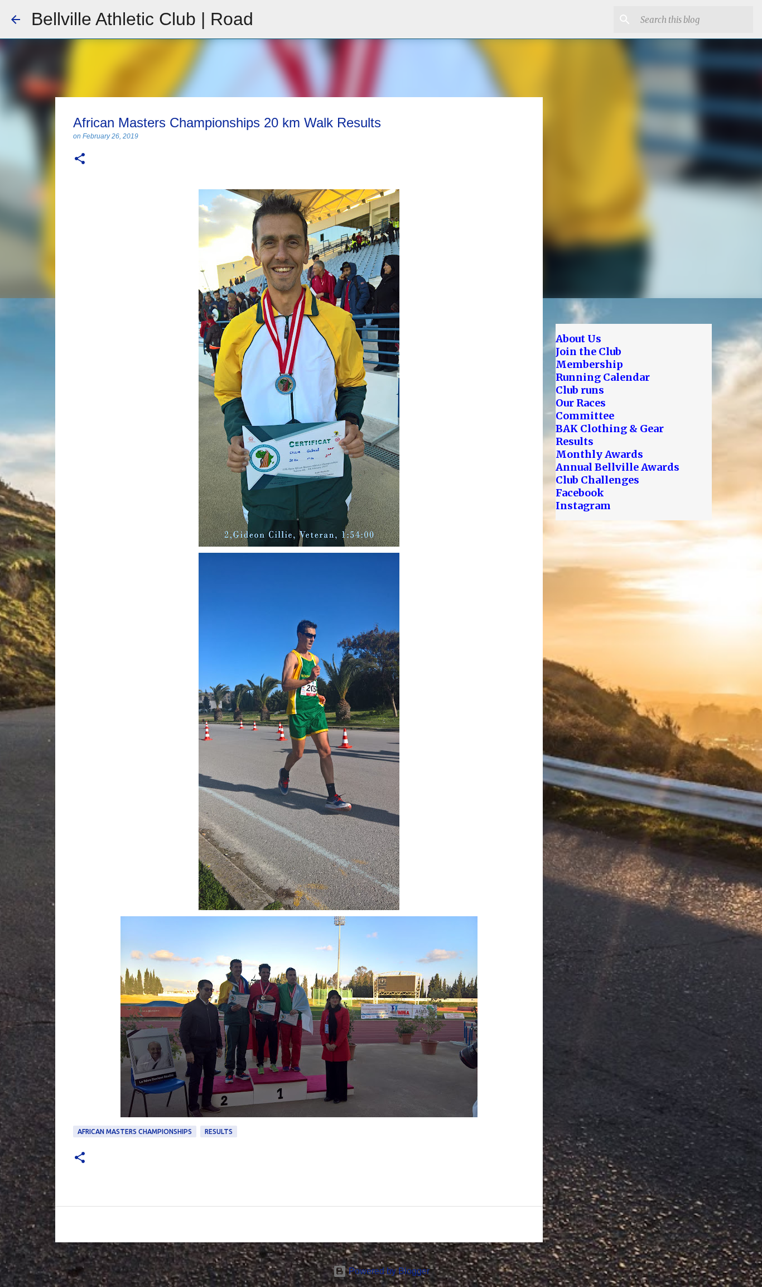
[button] (79, 159)
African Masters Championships (135, 1131)
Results (219, 1131)
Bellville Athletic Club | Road (142, 19)
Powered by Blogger (388, 1271)
